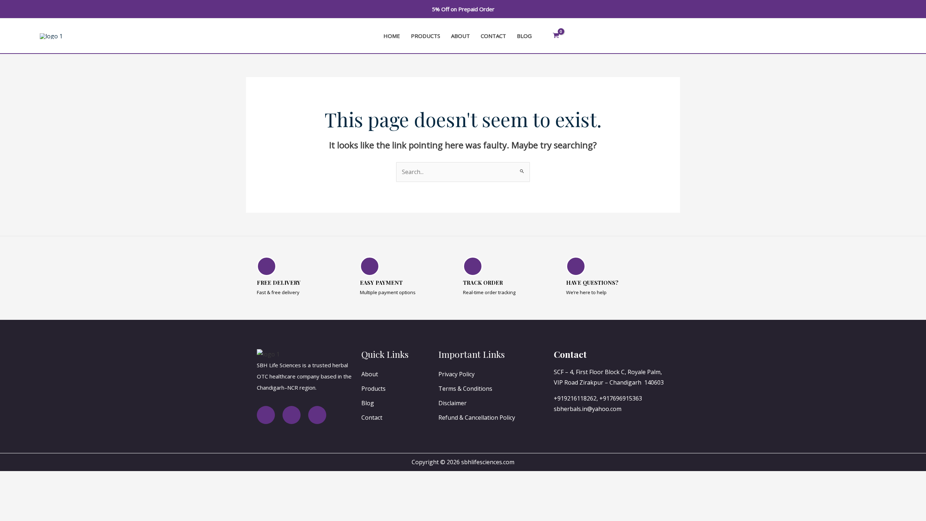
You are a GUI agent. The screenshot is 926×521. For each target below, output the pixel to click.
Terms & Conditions (465, 389)
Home (391, 35)
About (460, 35)
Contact (493, 35)
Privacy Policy (456, 374)
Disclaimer (452, 403)
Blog (524, 35)
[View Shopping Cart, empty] (556, 36)
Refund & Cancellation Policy (476, 418)
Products (425, 35)
